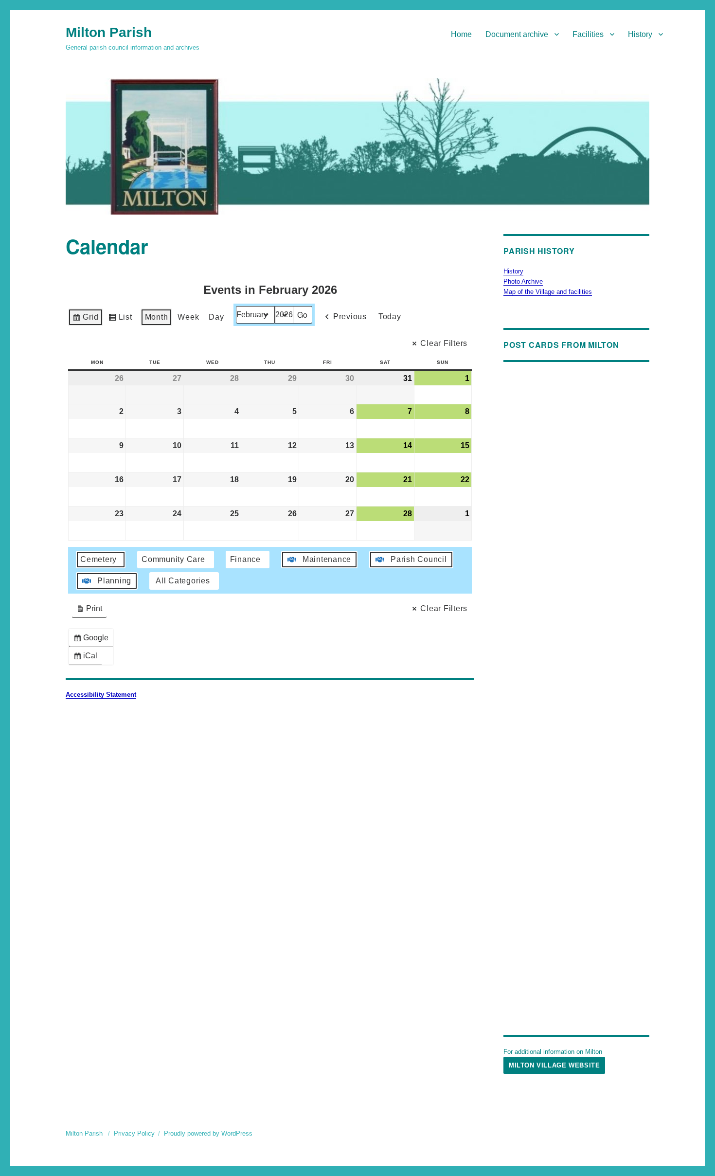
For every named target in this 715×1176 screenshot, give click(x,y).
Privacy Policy (134, 1133)
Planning (114, 581)
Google (93, 640)
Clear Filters (443, 343)
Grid (85, 319)
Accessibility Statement (101, 694)
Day (216, 317)
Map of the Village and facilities (547, 291)
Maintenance (327, 559)
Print (89, 610)
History (640, 34)
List (120, 319)
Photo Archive (523, 281)
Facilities (588, 34)
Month (156, 317)
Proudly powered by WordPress (208, 1133)
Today (389, 316)
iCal (87, 658)
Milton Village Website (554, 1065)
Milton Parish (109, 32)
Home (461, 34)
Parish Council (419, 559)
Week (188, 317)
